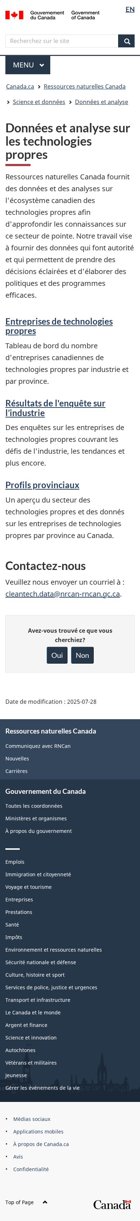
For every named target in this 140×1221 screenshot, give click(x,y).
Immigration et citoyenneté (38, 874)
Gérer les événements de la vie (42, 1087)
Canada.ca (20, 86)
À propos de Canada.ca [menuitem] (41, 1144)
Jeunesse (16, 1075)
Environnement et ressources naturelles (53, 949)
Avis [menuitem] (18, 1156)
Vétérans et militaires (31, 1062)
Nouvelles (17, 758)
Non (82, 655)
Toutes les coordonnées (33, 805)
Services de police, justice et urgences (51, 987)
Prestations (18, 912)
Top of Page (19, 1202)
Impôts (13, 937)
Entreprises (19, 899)
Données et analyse (101, 102)
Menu (31, 65)
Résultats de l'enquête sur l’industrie (55, 408)
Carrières (16, 771)
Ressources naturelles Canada (85, 86)
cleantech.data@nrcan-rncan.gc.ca (62, 594)
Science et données (39, 102)
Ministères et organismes (36, 818)
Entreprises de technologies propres (59, 326)
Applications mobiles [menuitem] (38, 1131)
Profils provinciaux (42, 485)
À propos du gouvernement (38, 831)
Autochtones (20, 1050)
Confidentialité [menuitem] (31, 1169)
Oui (57, 655)
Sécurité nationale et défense (40, 962)
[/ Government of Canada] (52, 14)
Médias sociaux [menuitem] (31, 1119)
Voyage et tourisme (28, 886)
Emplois (14, 861)
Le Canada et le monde (33, 1012)
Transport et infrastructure (37, 999)
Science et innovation (31, 1037)
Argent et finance (26, 1025)
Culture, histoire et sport (35, 974)
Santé (12, 924)
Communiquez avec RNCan (38, 745)
